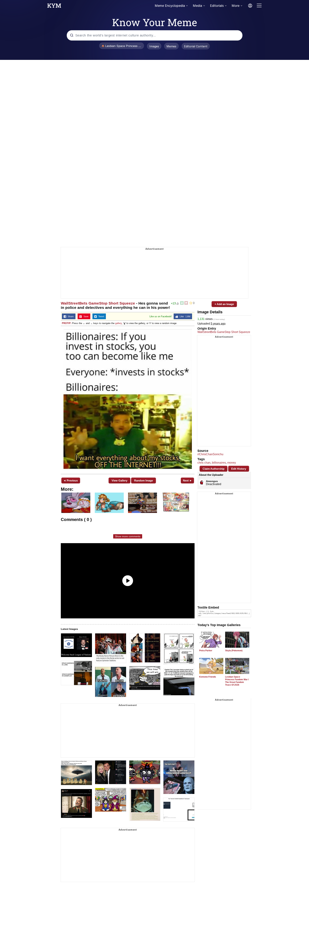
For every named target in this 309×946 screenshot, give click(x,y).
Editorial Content (195, 46)
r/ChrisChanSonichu (210, 454)
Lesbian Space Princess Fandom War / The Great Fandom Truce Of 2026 (237, 681)
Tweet (100, 316)
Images (154, 46)
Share (70, 316)
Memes (171, 46)
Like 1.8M (184, 316)
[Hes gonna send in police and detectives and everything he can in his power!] (128, 400)
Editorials (217, 6)
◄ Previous (70, 480)
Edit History (238, 468)
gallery (118, 323)
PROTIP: (66, 323)
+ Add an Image (224, 304)
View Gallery (119, 480)
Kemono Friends (207, 677)
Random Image (143, 480)
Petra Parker (205, 650)
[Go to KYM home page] (54, 6)
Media (197, 6)
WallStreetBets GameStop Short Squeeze (98, 303)
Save (85, 316)
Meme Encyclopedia (170, 6)
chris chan (203, 462)
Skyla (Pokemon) (233, 650)
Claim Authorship (213, 468)
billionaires (219, 462)
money (231, 462)
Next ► (187, 480)
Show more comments (127, 536)
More (235, 6)
